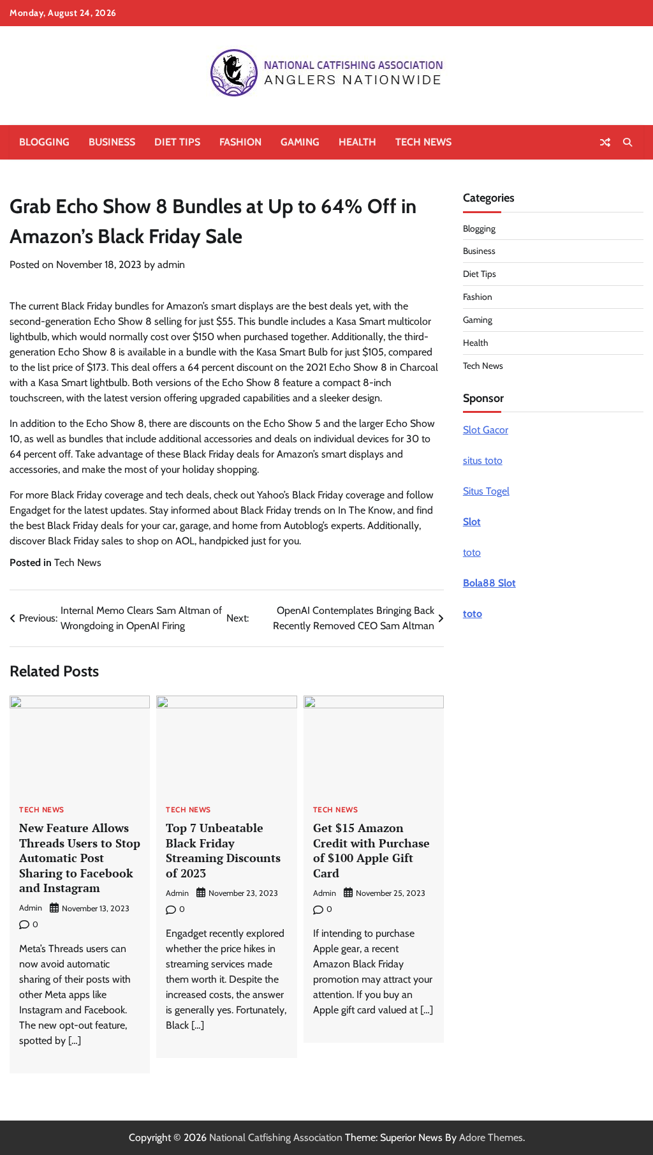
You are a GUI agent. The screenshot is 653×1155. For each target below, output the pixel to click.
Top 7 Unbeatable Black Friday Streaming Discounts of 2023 (223, 850)
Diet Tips (177, 142)
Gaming (300, 142)
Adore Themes (491, 1137)
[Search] (627, 142)
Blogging (44, 142)
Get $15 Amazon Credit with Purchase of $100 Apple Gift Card (371, 850)
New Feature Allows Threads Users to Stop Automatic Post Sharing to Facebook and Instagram (79, 857)
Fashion (240, 142)
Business (112, 142)
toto (472, 552)
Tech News (423, 142)
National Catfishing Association (275, 1137)
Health (357, 142)
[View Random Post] (605, 142)
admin (171, 264)
